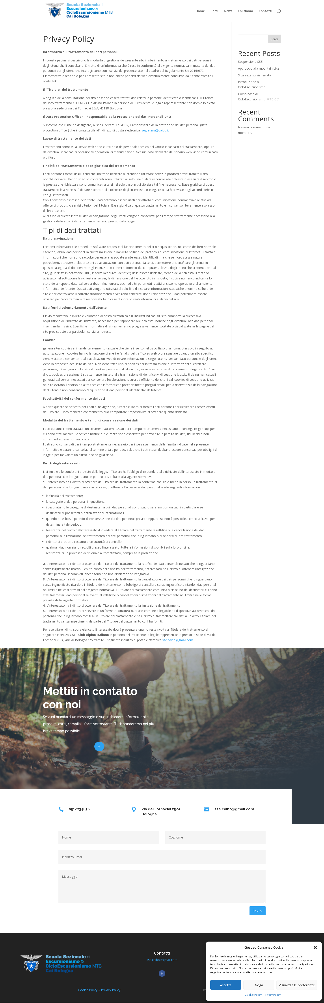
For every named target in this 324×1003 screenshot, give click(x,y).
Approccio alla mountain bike (258, 68)
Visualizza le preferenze (297, 985)
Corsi (214, 11)
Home (200, 11)
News (228, 11)
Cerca (274, 39)
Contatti (265, 11)
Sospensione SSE (250, 61)
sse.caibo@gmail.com (177, 640)
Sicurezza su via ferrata (254, 75)
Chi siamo (245, 11)
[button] (315, 947)
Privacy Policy (272, 995)
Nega (259, 985)
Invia (257, 911)
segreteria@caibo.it (155, 130)
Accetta (225, 985)
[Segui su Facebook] (99, 746)
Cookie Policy (253, 995)
